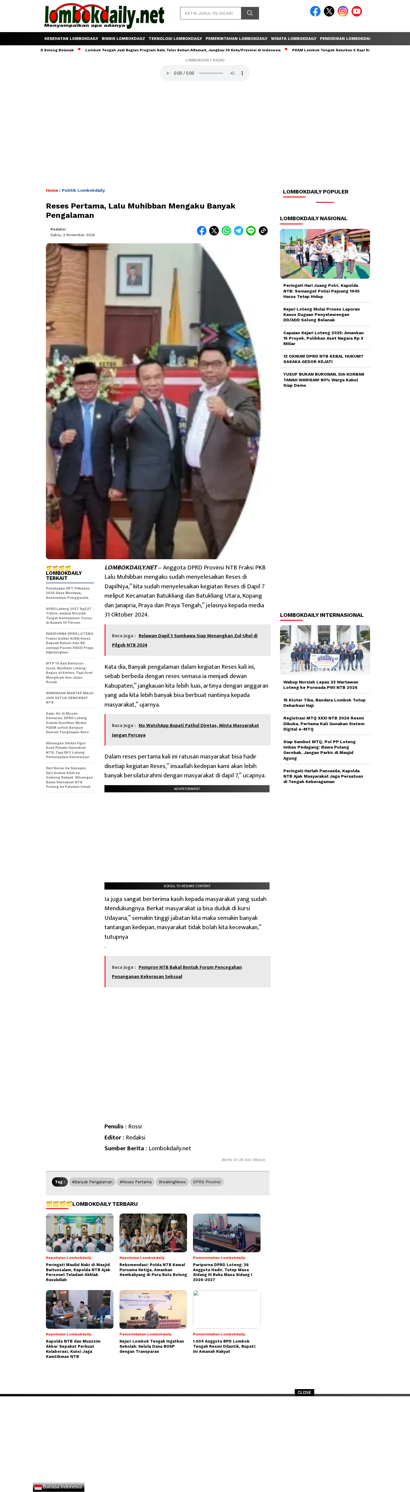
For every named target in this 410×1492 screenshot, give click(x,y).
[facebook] (316, 15)
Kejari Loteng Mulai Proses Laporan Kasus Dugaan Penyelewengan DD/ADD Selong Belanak (321, 314)
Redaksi (58, 229)
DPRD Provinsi (207, 1182)
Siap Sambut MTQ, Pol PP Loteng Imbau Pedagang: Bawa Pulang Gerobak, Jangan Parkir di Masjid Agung (319, 750)
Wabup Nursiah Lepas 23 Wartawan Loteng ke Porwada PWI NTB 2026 (320, 684)
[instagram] (344, 15)
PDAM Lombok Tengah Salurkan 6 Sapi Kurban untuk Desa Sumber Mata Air (323, 50)
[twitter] (330, 15)
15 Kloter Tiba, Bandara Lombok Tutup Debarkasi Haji (324, 703)
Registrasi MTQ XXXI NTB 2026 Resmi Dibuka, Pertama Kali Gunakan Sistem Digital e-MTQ (323, 723)
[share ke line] (252, 234)
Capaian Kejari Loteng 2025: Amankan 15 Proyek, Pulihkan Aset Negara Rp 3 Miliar (323, 338)
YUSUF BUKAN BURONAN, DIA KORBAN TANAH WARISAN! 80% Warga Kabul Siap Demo (323, 379)
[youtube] (357, 15)
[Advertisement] (205, 1446)
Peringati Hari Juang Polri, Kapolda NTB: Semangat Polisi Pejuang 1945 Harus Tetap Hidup (321, 291)
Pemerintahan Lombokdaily (236, 38)
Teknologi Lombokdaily (175, 38)
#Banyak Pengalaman (92, 1182)
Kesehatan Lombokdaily (71, 38)
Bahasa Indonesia (62, 1486)
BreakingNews (172, 1182)
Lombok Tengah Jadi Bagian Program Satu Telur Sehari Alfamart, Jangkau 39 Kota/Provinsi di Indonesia (144, 50)
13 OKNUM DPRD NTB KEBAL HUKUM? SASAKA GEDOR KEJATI (323, 359)
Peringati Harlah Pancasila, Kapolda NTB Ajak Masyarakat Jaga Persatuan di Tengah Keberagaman (323, 776)
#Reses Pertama (136, 1182)
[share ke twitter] (215, 234)
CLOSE (304, 1392)
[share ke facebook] (203, 234)
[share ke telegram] (240, 234)
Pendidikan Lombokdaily (347, 38)
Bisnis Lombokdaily (123, 38)
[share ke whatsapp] (228, 234)
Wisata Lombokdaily (293, 38)
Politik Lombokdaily (83, 190)
